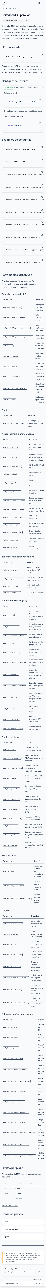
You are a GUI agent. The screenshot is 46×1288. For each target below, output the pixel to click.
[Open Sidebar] (43, 3)
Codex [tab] (29, 87)
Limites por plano (12, 1168)
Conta (5, 410)
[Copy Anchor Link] (23, 47)
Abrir (23, 20)
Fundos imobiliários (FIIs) (14, 600)
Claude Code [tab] (8, 87)
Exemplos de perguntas (16, 139)
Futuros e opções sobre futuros (18, 1014)
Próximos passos (12, 1214)
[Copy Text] (42, 54)
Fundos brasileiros (11, 737)
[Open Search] (39, 3)
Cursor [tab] (43, 87)
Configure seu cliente (15, 81)
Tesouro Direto (9, 855)
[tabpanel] (23, 111)
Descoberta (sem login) (14, 294)
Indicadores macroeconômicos (18, 556)
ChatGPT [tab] (36, 87)
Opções (6, 910)
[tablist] (23, 88)
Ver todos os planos (10, 1205)
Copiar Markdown (12, 20)
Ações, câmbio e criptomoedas (18, 434)
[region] (23, 57)
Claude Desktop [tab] (19, 87)
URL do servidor (12, 47)
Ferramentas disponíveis (17, 275)
